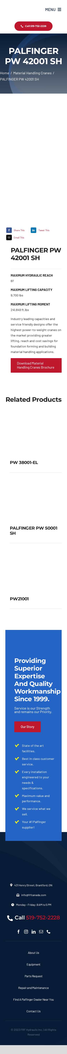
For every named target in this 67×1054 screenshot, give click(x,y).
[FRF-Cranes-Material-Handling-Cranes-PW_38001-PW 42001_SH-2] (33, 160)
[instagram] (26, 932)
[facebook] (19, 932)
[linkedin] (34, 932)
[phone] (49, 932)
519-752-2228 (43, 917)
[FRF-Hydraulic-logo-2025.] (14, 4)
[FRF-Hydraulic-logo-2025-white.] (33, 852)
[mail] (41, 932)
